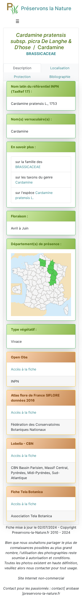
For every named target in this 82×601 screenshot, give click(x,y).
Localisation (59, 68)
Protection (22, 77)
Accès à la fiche (23, 369)
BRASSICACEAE (41, 53)
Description (22, 68)
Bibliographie (59, 77)
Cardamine (24, 182)
